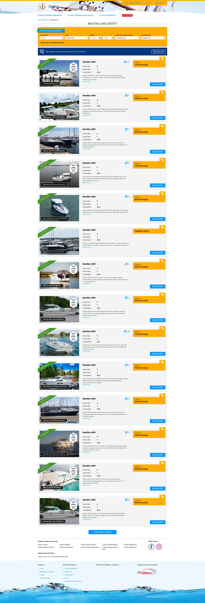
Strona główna (42, 20)
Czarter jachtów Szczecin (46, 547)
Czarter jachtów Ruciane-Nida (110, 548)
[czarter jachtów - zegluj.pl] (50, 7)
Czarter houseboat (107, 15)
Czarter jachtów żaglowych (49, 15)
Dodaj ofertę (159, 3)
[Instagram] (159, 549)
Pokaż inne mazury (102, 532)
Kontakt (42, 575)
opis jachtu (86, 81)
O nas (41, 568)
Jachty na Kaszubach (66, 547)
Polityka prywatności (71, 568)
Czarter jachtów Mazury (131, 3)
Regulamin (68, 572)
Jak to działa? (69, 575)
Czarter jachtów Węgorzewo (90, 547)
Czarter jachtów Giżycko (88, 545)
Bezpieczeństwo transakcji (73, 581)
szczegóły (157, 84)
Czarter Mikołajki (64, 545)
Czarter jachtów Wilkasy (110, 545)
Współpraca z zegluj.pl (47, 572)
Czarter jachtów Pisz (130, 545)
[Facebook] (152, 549)
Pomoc (147, 3)
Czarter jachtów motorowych (80, 15)
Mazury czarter (42, 545)
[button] (51, 37)
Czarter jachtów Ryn (130, 547)
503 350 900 (158, 52)
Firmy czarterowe (45, 578)
